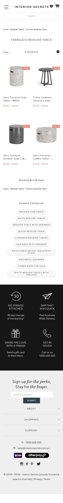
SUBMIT (31, 400)
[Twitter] (38, 463)
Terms (47, 479)
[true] (51, 6)
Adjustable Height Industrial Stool (31, 252)
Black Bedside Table (31, 231)
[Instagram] (21, 463)
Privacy (38, 479)
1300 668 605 (33, 442)
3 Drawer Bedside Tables (31, 238)
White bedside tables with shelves (31, 273)
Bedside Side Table (31, 212)
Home (6, 29)
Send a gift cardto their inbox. (16, 349)
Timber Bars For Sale (31, 266)
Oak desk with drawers (31, 244)
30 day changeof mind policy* (15, 312)
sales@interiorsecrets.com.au (33, 448)
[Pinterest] (32, 463)
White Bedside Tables (31, 218)
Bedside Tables (17, 29)
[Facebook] (27, 463)
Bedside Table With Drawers (31, 225)
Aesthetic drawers (31, 259)
